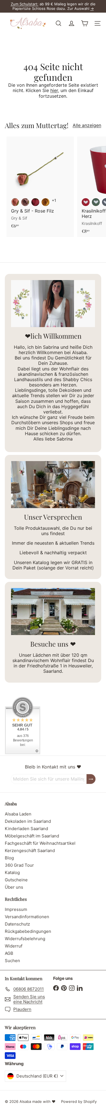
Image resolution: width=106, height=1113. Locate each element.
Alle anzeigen (87, 125)
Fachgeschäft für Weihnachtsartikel (40, 843)
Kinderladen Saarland (26, 828)
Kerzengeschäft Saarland (30, 850)
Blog (9, 858)
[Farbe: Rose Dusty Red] (15, 202)
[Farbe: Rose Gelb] (45, 202)
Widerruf (13, 946)
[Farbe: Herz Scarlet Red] (86, 202)
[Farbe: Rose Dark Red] (35, 202)
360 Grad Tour (19, 865)
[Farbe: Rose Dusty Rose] (25, 202)
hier (54, 90)
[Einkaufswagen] (84, 23)
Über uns (14, 887)
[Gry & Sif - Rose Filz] (40, 184)
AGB (9, 953)
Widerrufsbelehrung (25, 938)
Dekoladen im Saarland (28, 821)
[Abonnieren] (91, 779)
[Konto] (71, 23)
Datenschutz (17, 924)
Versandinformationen (27, 916)
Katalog (12, 872)
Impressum (16, 909)
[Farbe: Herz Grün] (96, 202)
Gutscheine (16, 879)
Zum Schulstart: (24, 4)
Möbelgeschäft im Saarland (32, 836)
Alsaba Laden (18, 814)
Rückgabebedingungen (28, 931)
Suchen (12, 960)
